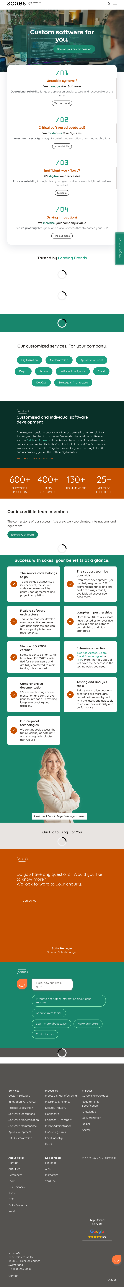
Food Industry (54, 1138)
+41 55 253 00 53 (21, 1268)
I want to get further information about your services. (63, 1000)
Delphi (30, 440)
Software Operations (21, 1114)
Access (43, 440)
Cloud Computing (88, 656)
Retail (48, 1144)
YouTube (50, 1181)
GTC (11, 1199)
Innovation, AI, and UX (22, 1101)
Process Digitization (20, 1107)
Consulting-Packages (95, 1095)
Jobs (11, 1193)
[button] (74, 49)
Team (11, 1181)
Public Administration (58, 1126)
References (15, 1175)
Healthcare (52, 1114)
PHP (79, 659)
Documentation (91, 1117)
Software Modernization (23, 1120)
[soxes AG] (61, 1076)
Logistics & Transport (58, 1120)
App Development (19, 1132)
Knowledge (89, 1111)
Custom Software (19, 1095)
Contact (22, 859)
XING (48, 1169)
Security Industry (55, 1107)
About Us (14, 1169)
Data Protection (18, 1205)
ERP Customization (20, 1138)
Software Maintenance (22, 1126)
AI (101, 656)
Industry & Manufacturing (61, 1095)
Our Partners (16, 1187)
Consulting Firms (55, 1132)
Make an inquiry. (88, 1023)
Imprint (12, 1211)
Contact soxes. (45, 1034)
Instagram (51, 1175)
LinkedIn (50, 1162)
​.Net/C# (82, 653)
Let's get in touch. (120, 248)
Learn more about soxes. (51, 1023)
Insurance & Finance (57, 1101)
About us (22, 411)
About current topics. (49, 1013)
